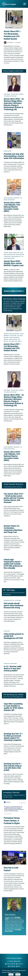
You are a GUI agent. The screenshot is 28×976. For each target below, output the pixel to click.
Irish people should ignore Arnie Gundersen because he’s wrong (13, 605)
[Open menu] (24, 3)
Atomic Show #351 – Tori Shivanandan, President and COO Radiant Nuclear (12, 347)
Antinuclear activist (9, 600)
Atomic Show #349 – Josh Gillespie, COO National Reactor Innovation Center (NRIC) (12, 207)
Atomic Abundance (8, 197)
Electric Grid (14, 94)
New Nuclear (7, 256)
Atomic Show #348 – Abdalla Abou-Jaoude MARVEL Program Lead (13, 263)
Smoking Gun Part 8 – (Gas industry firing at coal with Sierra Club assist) (13, 767)
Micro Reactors (20, 254)
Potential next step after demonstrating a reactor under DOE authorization (14, 156)
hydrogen (20, 94)
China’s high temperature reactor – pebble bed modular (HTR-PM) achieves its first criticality (13, 564)
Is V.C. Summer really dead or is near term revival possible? (12, 668)
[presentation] (14, 19)
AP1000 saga (18, 600)
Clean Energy (7, 94)
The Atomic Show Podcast (10, 96)
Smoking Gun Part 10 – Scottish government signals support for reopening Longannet (13, 737)
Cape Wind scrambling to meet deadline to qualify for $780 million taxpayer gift (13, 707)
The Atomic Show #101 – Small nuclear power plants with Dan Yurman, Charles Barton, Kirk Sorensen (14, 498)
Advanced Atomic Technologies (11, 252)
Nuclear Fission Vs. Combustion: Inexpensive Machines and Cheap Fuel (13, 529)
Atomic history (7, 151)
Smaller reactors (16, 256)
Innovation (16, 197)
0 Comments (17, 42)
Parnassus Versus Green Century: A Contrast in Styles (12, 820)
